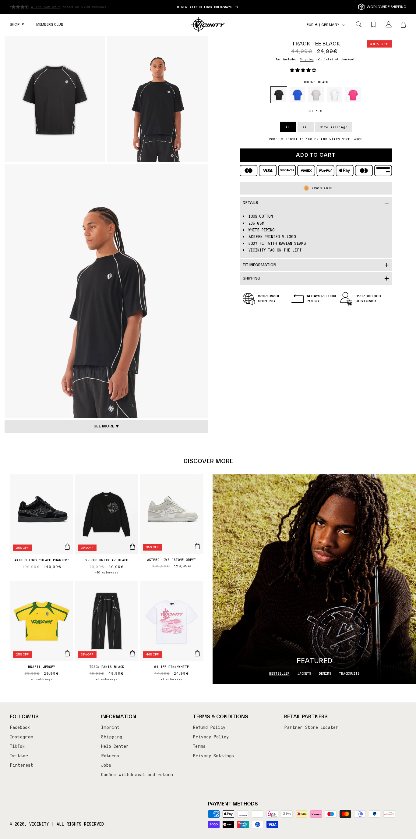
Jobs (106, 765)
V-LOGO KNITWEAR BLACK (106, 559)
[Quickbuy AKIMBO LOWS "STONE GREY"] (197, 546)
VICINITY (39, 824)
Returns (110, 755)
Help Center (115, 746)
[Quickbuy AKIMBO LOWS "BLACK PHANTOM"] (67, 546)
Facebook (20, 727)
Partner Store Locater (311, 727)
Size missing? (333, 127)
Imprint (110, 727)
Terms (199, 746)
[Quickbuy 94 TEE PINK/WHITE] (197, 653)
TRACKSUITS (349, 673)
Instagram (21, 737)
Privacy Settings (213, 755)
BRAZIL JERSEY (41, 666)
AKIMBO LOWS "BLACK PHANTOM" (41, 559)
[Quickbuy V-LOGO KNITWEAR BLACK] (132, 546)
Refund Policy (209, 727)
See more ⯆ (106, 426)
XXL (305, 127)
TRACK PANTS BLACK (106, 666)
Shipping (307, 59)
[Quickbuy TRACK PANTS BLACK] (132, 653)
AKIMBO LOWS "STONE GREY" (171, 559)
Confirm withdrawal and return (137, 774)
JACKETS (304, 673)
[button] (17, 25)
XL (288, 127)
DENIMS (325, 673)
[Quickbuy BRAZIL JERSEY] (67, 653)
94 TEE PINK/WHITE (171, 666)
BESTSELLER (279, 673)
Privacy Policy (211, 737)
